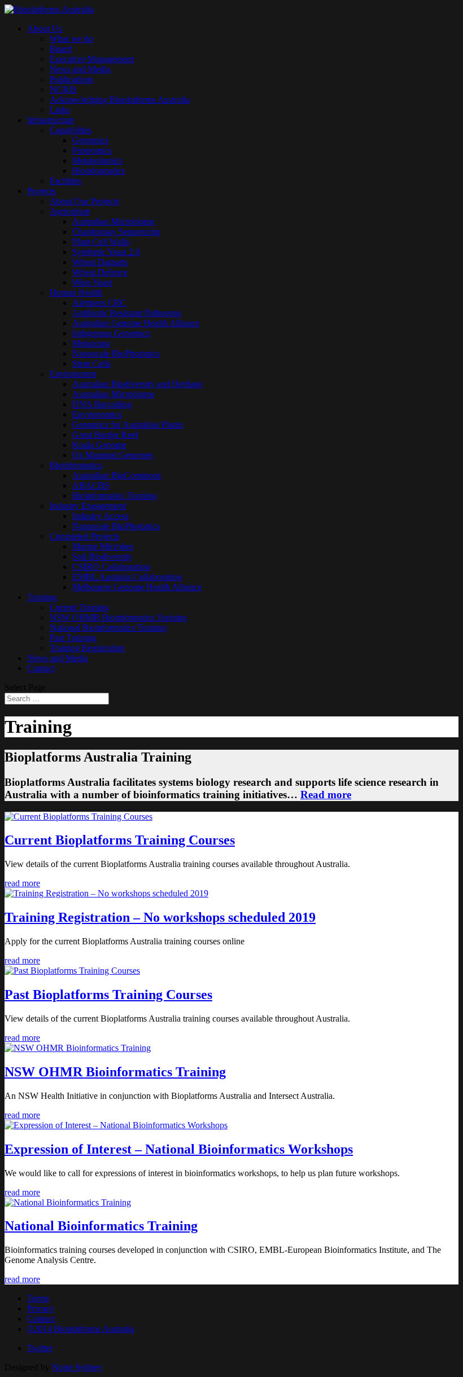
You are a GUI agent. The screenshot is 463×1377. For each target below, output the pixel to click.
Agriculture (70, 211)
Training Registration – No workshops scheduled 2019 (160, 917)
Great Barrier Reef (105, 434)
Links (60, 110)
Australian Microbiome (113, 221)
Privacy (40, 1308)
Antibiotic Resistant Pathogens (126, 313)
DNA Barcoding (102, 404)
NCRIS (63, 89)
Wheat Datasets (100, 262)
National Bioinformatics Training (108, 627)
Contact (41, 668)
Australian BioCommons (116, 475)
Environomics (97, 414)
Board (61, 49)
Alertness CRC (99, 302)
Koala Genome (99, 445)
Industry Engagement (88, 506)
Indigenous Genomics (111, 333)
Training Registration (87, 648)
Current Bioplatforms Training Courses (120, 840)
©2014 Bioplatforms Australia (80, 1329)
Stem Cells (91, 363)
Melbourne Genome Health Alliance (137, 587)
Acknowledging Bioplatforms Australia (120, 99)
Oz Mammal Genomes (112, 455)
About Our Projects (84, 201)
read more (22, 883)
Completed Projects (84, 536)
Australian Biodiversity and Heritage (137, 384)
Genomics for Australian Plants (127, 424)
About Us (44, 28)
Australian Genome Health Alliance (135, 323)
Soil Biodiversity (102, 556)
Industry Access (100, 516)
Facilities (65, 181)
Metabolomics (97, 160)
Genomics (90, 140)
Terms (38, 1298)
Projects (41, 191)
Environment (73, 374)
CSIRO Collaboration (111, 566)
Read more (325, 794)
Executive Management (92, 59)
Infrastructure (51, 120)
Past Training (73, 638)
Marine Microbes (102, 546)
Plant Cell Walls (100, 242)
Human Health (76, 292)
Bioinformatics (98, 170)
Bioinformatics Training (114, 495)
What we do (71, 38)
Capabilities (70, 130)
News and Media (80, 69)
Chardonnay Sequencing (116, 231)
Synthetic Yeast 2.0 (106, 252)
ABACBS (91, 485)
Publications (71, 79)
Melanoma (91, 343)
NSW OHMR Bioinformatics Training (118, 617)
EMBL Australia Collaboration (127, 577)
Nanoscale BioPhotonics (116, 353)
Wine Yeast (92, 282)
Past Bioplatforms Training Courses (108, 994)
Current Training (79, 607)
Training (42, 597)
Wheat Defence (100, 272)
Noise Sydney (77, 1367)
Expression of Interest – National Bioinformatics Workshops (179, 1149)
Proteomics (92, 150)
